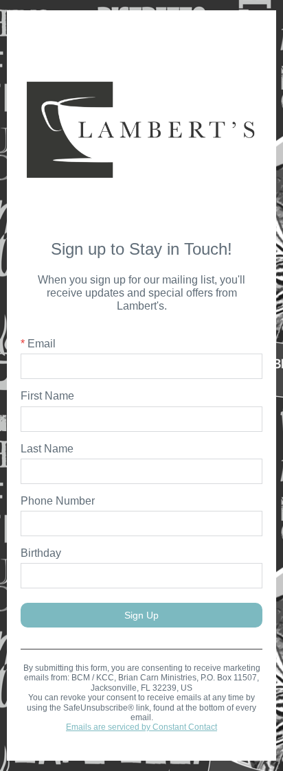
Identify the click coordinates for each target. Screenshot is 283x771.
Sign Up (141, 615)
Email (38, 343)
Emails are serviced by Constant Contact (141, 727)
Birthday (41, 553)
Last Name (47, 448)
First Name (47, 396)
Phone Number (58, 501)
